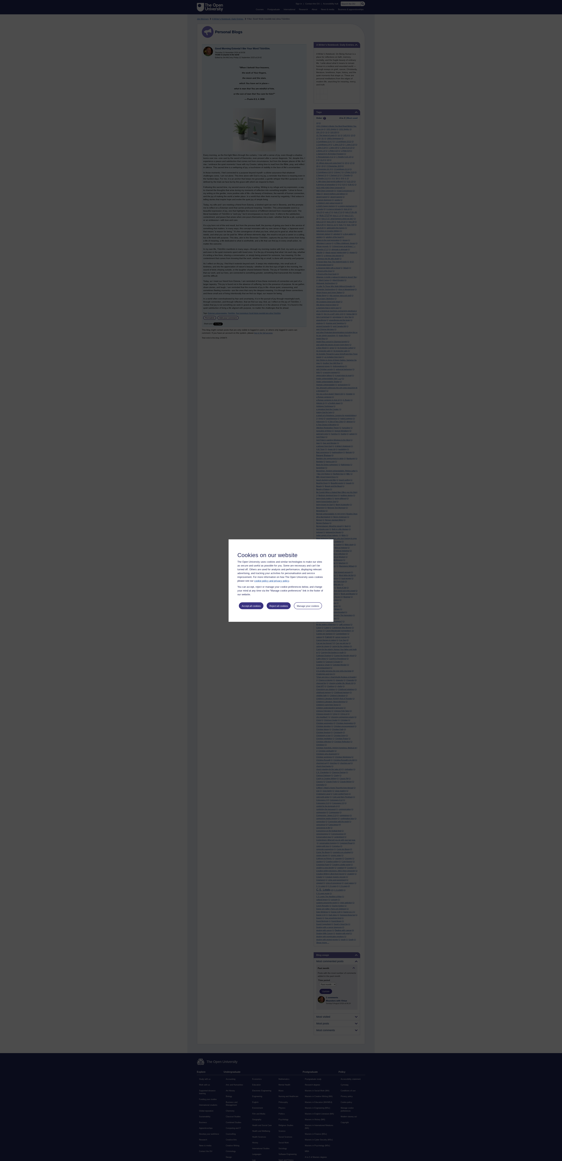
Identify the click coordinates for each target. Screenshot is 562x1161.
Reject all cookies (278, 606)
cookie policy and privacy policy (271, 580)
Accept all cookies (251, 606)
